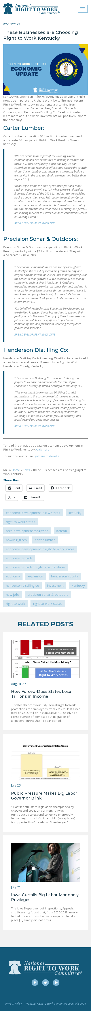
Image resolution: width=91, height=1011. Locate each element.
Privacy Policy (13, 1003)
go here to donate (46, 456)
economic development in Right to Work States (40, 549)
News (26, 470)
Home (16, 470)
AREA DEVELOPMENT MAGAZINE (34, 223)
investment (55, 585)
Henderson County (64, 576)
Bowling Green (16, 540)
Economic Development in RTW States (33, 513)
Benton (61, 531)
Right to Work (15, 603)
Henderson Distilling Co (22, 585)
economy (13, 576)
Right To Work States (20, 522)
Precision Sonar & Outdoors (48, 594)
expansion (35, 576)
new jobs (12, 594)
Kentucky (75, 513)
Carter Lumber (45, 540)
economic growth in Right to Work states (36, 567)
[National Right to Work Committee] (31, 8)
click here (42, 449)
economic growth (19, 558)
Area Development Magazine (27, 531)
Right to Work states (47, 603)
